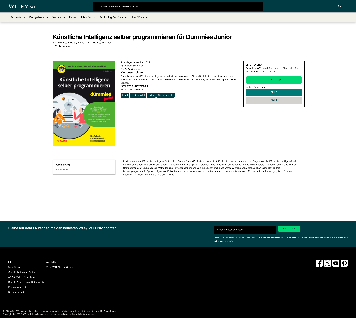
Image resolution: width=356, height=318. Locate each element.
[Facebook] (319, 265)
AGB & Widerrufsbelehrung (22, 277)
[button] (17, 17)
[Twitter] (327, 265)
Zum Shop (274, 80)
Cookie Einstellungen (106, 311)
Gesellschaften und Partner (22, 272)
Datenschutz (87, 311)
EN (339, 6)
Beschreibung (62, 164)
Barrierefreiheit (16, 292)
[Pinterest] (344, 265)
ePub (274, 92)
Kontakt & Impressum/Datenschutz (26, 282)
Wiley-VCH (24, 6)
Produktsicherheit (17, 287)
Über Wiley (14, 267)
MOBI (274, 100)
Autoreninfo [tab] (61, 169)
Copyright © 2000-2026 (14, 314)
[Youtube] (335, 265)
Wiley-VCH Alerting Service (60, 267)
